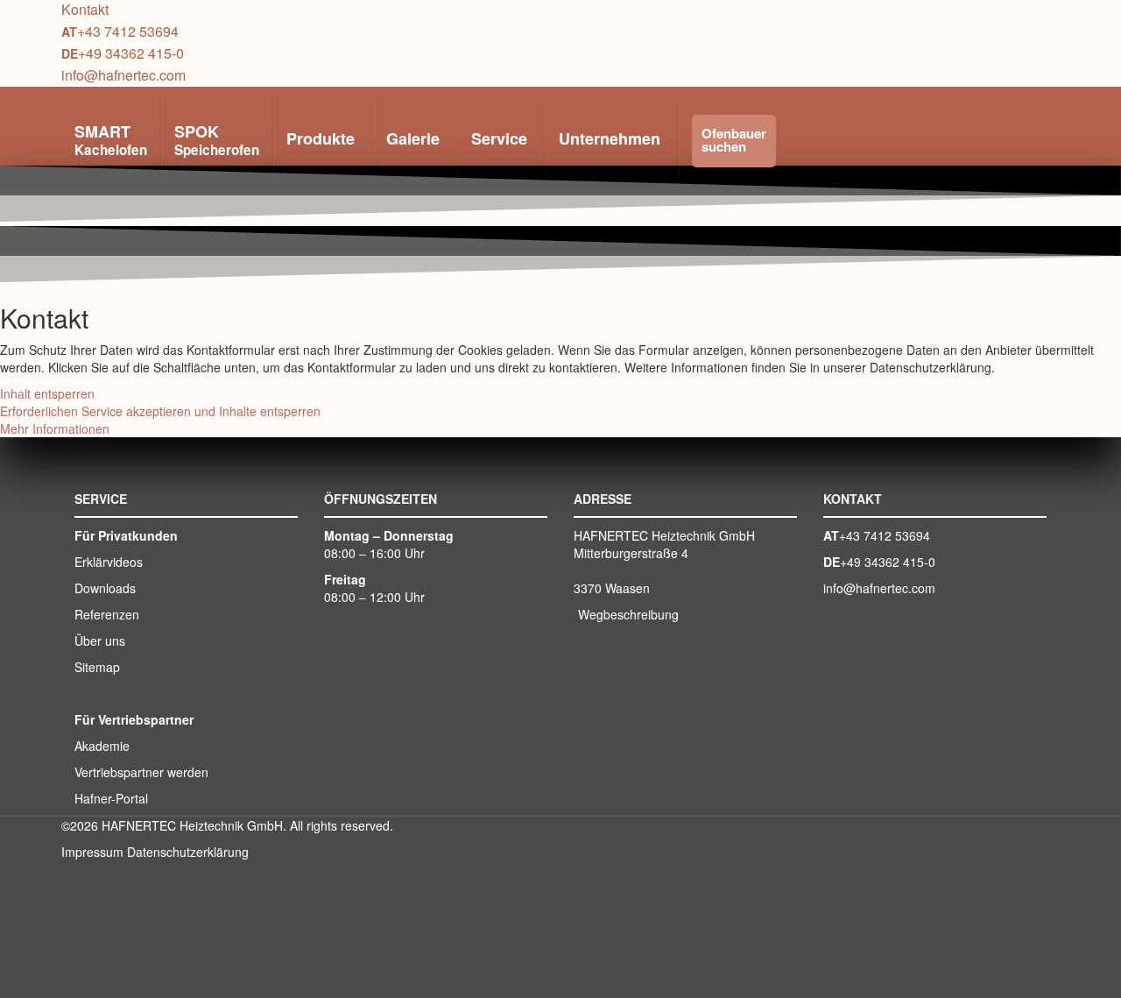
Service (499, 138)
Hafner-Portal (111, 798)
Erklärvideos (108, 561)
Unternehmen (609, 138)
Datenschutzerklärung (188, 851)
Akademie (102, 745)
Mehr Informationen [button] (54, 428)
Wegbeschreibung (628, 614)
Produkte (320, 138)
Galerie (413, 138)
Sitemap (97, 667)
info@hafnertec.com (123, 75)
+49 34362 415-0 (131, 53)
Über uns (99, 640)
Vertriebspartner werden (141, 772)
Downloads (105, 588)
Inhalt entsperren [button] (47, 393)
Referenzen (106, 614)
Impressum (92, 851)
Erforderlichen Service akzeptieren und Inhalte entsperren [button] (160, 411)
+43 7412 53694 (128, 31)
